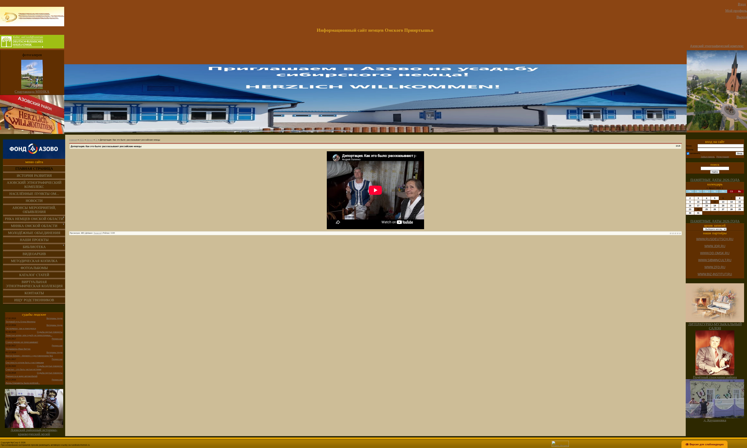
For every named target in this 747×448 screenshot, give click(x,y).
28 (731, 209)
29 (739, 209)
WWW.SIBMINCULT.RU (714, 260)
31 (698, 213)
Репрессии (57, 339)
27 (723, 209)
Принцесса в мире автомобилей (21, 376)
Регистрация (722, 157)
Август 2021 (715, 188)
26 (715, 209)
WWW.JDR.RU (714, 246)
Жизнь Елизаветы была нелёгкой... (22, 383)
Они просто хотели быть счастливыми (24, 362)
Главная (73, 140)
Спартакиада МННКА (32, 92)
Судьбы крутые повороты (49, 332)
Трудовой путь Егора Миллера (20, 321)
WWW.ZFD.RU (714, 267)
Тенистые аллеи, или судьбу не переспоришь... (28, 335)
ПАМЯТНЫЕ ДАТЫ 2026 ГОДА (715, 180)
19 (715, 205)
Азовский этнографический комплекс (717, 46)
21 (731, 205)
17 (698, 205)
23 (690, 209)
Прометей (98, 233)
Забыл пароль (708, 157)
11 (96, 140)
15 (739, 202)
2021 (81, 140)
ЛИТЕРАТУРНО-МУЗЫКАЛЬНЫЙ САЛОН (715, 326)
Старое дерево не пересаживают (21, 342)
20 (723, 205)
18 (706, 205)
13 (723, 202)
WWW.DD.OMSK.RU (714, 253)
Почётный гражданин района (715, 377)
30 (690, 213)
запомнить (695, 153)
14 (731, 202)
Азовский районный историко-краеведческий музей (34, 432)
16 (690, 205)
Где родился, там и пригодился (20, 328)
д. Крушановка (715, 420)
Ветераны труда (54, 318)
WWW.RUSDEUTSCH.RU (714, 239)
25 (706, 209)
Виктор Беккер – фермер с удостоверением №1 (29, 356)
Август (89, 140)
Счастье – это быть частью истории (23, 369)
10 (698, 202)
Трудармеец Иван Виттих (18, 349)
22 (739, 205)
